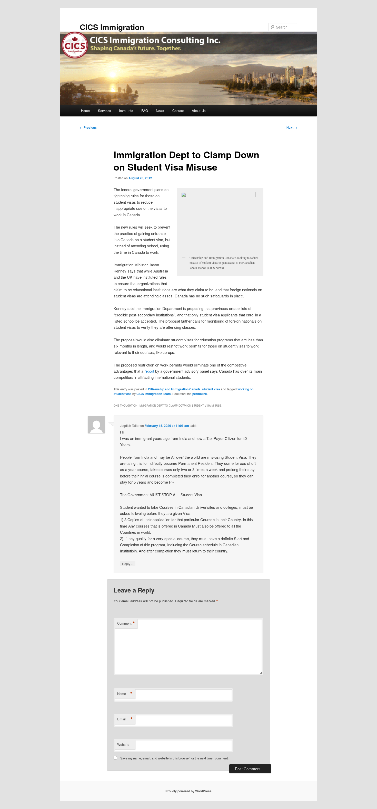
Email (125, 719)
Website (123, 744)
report (149, 371)
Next (291, 127)
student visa (211, 389)
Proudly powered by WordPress (188, 791)
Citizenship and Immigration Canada (174, 389)
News (160, 110)
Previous (88, 127)
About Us (199, 110)
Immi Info (126, 110)
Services (104, 110)
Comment (126, 623)
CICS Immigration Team (153, 393)
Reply (127, 563)
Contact (178, 110)
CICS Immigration (112, 26)
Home (85, 110)
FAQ (144, 110)
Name (125, 694)
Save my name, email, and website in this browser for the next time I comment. (174, 758)
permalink (199, 393)
